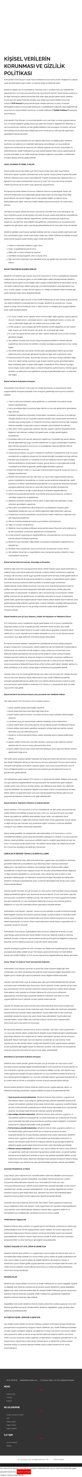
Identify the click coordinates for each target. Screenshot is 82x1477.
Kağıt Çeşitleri (12, 1428)
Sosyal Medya (12, 1442)
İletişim (9, 1401)
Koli (8, 1418)
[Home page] (31, 32)
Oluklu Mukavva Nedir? (15, 1415)
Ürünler (9, 1397)
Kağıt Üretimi (11, 1425)
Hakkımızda (11, 1394)
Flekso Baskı (11, 1422)
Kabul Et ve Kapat (24, 1472)
